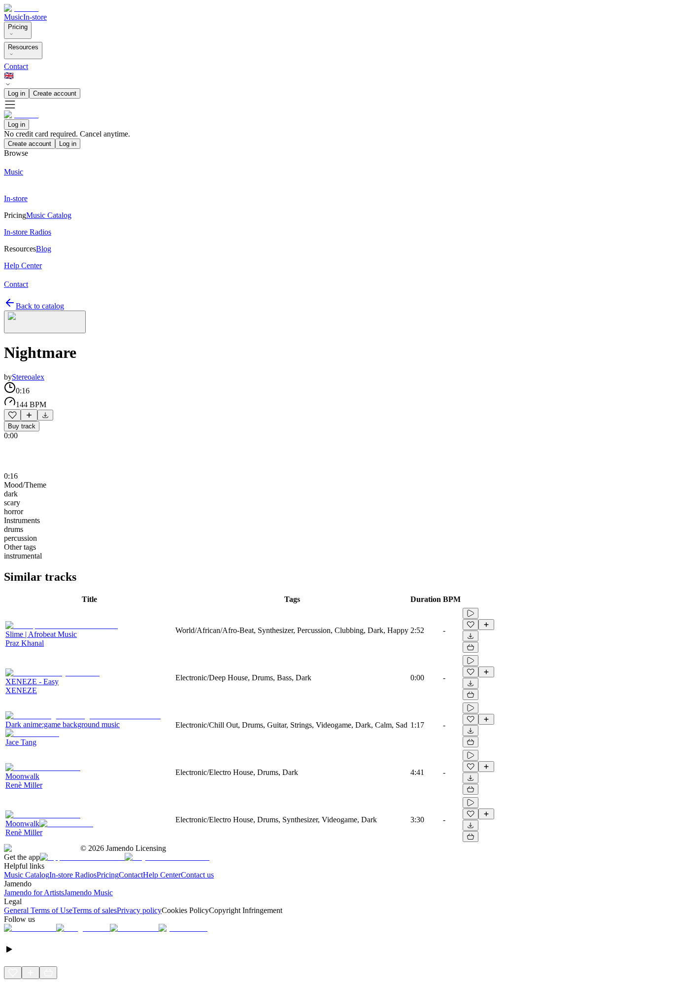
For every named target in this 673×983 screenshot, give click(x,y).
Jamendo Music (88, 892)
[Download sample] (45, 415)
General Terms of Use (38, 910)
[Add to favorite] (12, 415)
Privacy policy (139, 910)
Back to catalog (40, 306)
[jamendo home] (21, 8)
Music (13, 17)
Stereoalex (28, 377)
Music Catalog (26, 875)
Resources (23, 47)
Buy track (21, 426)
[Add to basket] (470, 647)
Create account (54, 93)
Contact (16, 66)
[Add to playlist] (29, 415)
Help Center (162, 875)
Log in (16, 93)
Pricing (18, 27)
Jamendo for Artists (34, 892)
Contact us (197, 875)
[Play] (45, 322)
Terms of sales (94, 910)
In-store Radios (73, 875)
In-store (35, 17)
